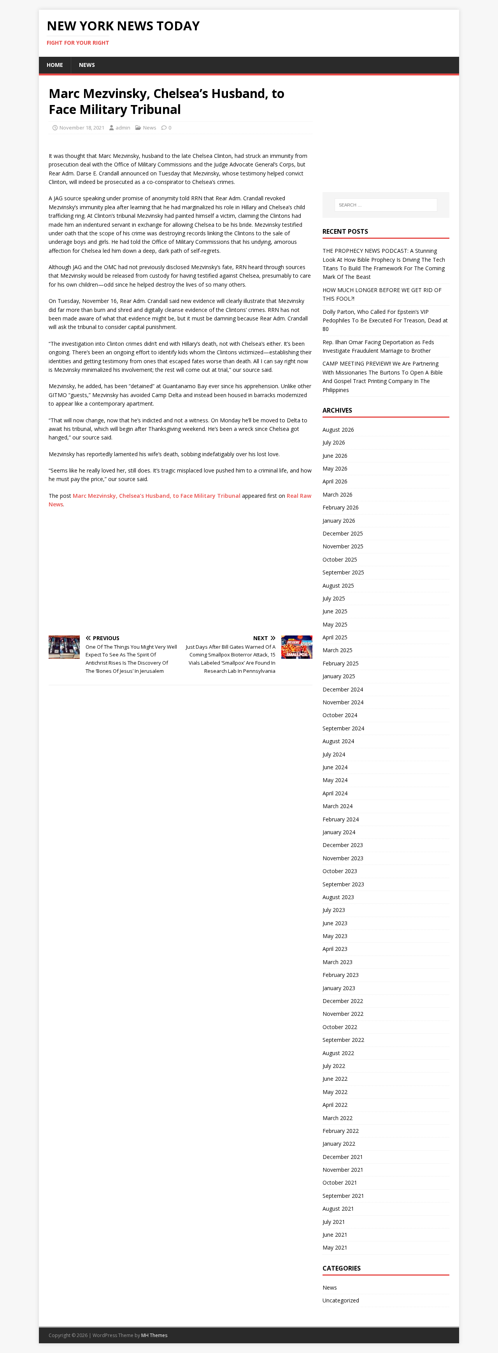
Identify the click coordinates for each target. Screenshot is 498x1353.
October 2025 (340, 559)
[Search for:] (386, 205)
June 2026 (335, 455)
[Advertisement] (180, 571)
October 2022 (340, 1027)
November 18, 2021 (82, 127)
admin (123, 127)
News (87, 64)
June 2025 (335, 611)
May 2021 (335, 1247)
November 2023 (343, 858)
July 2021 (334, 1221)
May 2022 (335, 1092)
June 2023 (335, 923)
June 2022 (335, 1078)
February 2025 (341, 663)
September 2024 (343, 728)
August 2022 (338, 1053)
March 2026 (337, 494)
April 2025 (335, 637)
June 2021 (335, 1234)
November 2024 (343, 702)
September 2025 (343, 572)
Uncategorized (341, 1300)
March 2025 (337, 650)
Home (55, 64)
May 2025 (335, 624)
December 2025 (343, 533)
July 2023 (334, 910)
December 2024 (343, 689)
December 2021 (343, 1156)
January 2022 (339, 1143)
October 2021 (340, 1182)
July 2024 (334, 754)
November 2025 (343, 546)
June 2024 (335, 767)
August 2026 (338, 429)
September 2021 (343, 1195)
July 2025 (334, 598)
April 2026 (335, 481)
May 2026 (335, 468)
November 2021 (343, 1169)
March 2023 (337, 962)
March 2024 (337, 806)
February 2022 (341, 1130)
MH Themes (154, 1335)
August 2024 (338, 741)
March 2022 (337, 1118)
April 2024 (335, 793)
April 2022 (335, 1104)
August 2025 (338, 585)
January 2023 (339, 988)
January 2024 (339, 832)
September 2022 (343, 1039)
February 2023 (341, 974)
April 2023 (335, 948)
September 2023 (343, 884)
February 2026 (341, 507)
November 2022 (343, 1013)
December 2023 (343, 845)
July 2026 (334, 442)
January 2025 (339, 676)
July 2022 (334, 1065)
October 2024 (340, 715)
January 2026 (339, 520)
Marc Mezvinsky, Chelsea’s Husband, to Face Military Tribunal (156, 495)
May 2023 (335, 936)
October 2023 (340, 871)
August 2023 (338, 897)
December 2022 (343, 1001)
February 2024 (341, 819)
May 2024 (335, 780)
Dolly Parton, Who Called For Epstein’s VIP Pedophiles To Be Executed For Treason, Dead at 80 (385, 320)
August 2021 (338, 1208)
